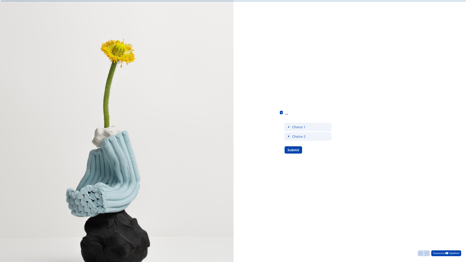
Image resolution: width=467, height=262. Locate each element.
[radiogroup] (308, 131)
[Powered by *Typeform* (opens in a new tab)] (446, 253)
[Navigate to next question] (427, 253)
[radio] (308, 127)
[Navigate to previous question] (421, 253)
